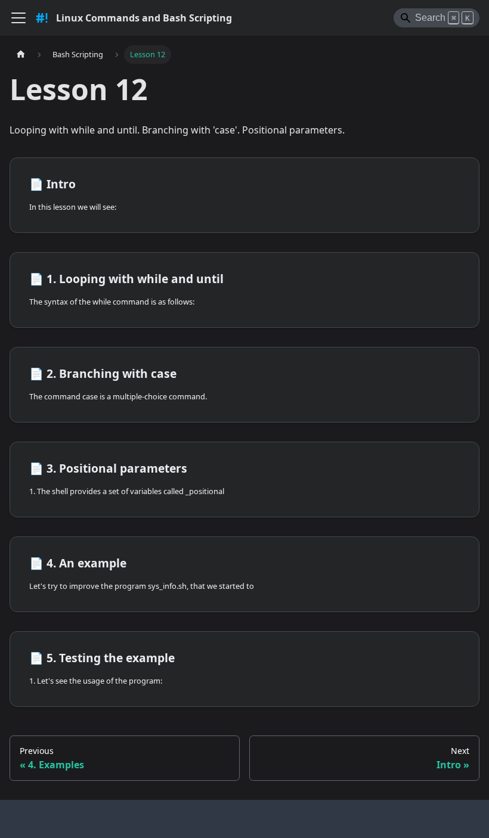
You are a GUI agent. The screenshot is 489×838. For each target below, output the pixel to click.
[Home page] (21, 54)
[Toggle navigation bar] (18, 18)
